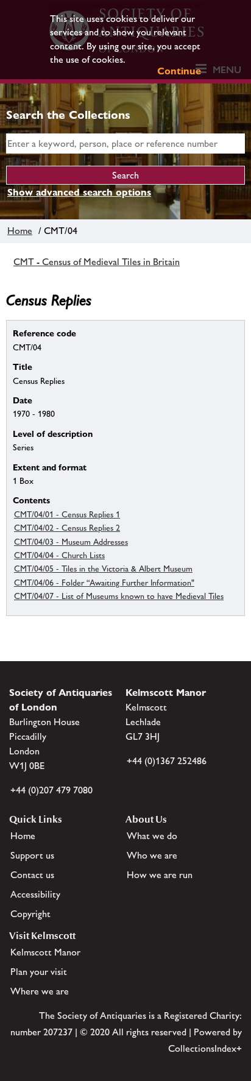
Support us (32, 855)
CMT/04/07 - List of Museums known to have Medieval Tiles (119, 596)
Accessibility (35, 894)
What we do (152, 836)
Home (19, 230)
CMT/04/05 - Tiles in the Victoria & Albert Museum (103, 568)
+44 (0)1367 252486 (167, 761)
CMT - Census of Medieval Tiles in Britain (96, 262)
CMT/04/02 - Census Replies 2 (67, 528)
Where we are (39, 991)
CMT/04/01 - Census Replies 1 (67, 514)
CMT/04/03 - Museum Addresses (71, 542)
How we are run (160, 875)
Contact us (32, 875)
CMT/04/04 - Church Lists (59, 555)
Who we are (152, 855)
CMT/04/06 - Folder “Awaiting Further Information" (104, 582)
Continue (179, 71)
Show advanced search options (79, 192)
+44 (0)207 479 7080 (51, 790)
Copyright (30, 914)
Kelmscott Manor (45, 952)
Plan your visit (38, 971)
